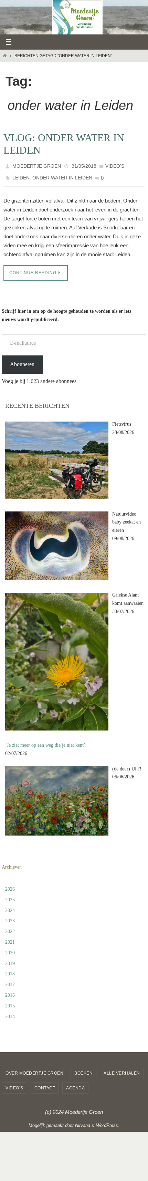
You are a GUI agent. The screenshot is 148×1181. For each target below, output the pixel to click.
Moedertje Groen (36, 165)
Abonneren (22, 360)
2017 (10, 980)
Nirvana (82, 1121)
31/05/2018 (84, 165)
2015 (10, 1001)
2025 (10, 895)
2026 (10, 885)
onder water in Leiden (62, 175)
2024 (10, 906)
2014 (10, 1012)
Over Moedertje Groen (34, 1069)
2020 (10, 948)
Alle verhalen (122, 1069)
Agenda (75, 1083)
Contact (44, 1083)
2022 (10, 927)
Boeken (83, 1069)
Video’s (14, 1083)
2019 (10, 959)
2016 (10, 991)
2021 (10, 938)
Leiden (21, 175)
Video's (114, 165)
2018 (10, 969)
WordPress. (107, 1121)
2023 (10, 916)
